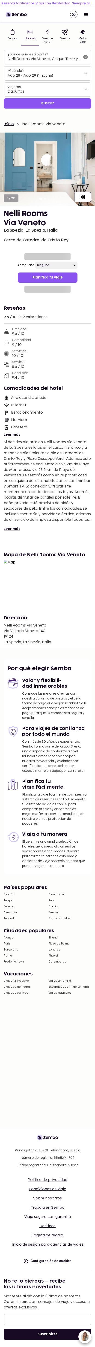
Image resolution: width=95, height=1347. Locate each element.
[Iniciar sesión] (73, 14)
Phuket (53, 955)
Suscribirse (48, 1334)
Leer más (12, 434)
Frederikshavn (14, 961)
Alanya (8, 937)
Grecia (53, 906)
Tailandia (10, 918)
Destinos (47, 1226)
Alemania (10, 912)
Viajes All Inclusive (16, 981)
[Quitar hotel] (85, 57)
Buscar (47, 103)
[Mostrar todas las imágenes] (82, 197)
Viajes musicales (59, 993)
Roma (8, 955)
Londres (54, 949)
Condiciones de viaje (47, 1189)
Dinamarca (56, 894)
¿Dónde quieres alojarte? (28, 54)
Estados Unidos (59, 918)
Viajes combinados (17, 987)
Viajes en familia (59, 981)
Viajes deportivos (16, 993)
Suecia (53, 912)
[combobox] (44, 59)
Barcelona (11, 949)
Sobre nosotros (47, 1198)
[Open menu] (85, 14)
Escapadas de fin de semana (68, 987)
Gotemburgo (57, 961)
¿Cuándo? (16, 71)
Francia (9, 906)
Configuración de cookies (51, 1261)
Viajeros (14, 87)
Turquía (9, 900)
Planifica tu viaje (48, 277)
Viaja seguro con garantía (47, 1217)
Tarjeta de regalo (47, 1235)
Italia (51, 900)
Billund (53, 937)
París (7, 943)
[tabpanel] (47, 79)
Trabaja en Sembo (48, 1207)
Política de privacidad (47, 1180)
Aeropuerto (26, 265)
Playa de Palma (59, 943)
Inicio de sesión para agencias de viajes (47, 1244)
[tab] (12, 36)
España (9, 894)
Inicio (9, 124)
